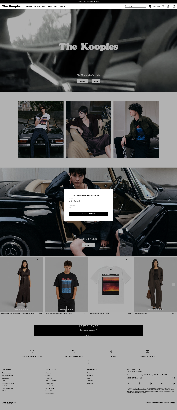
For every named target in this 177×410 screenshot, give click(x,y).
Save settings (88, 214)
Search (129, 6)
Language (72, 207)
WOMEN (90, 1)
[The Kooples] (11, 6)
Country (74, 200)
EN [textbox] (70, 208)
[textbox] (88, 201)
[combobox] (88, 201)
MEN (95, 1)
